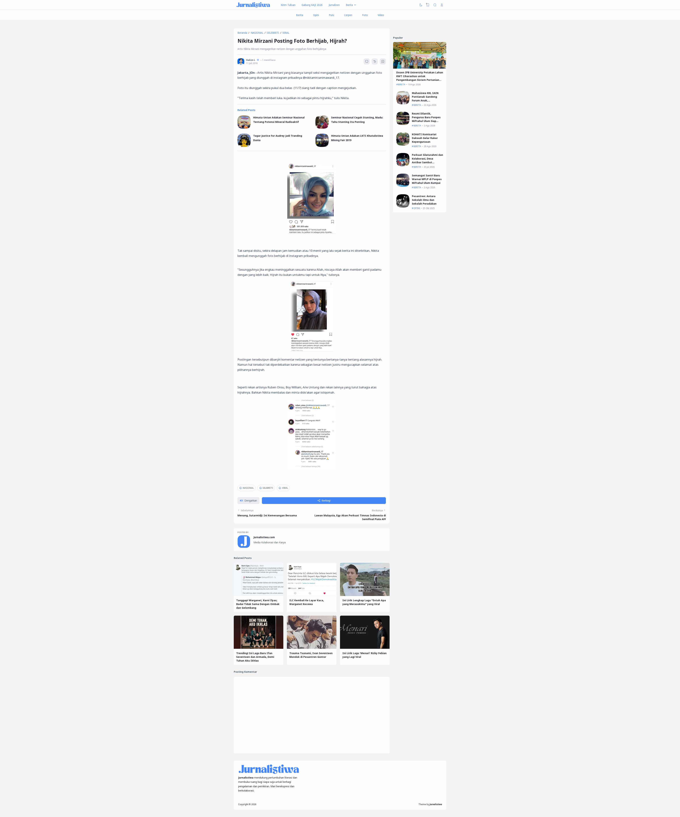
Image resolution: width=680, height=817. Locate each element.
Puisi (331, 15)
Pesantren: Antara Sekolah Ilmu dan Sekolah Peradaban (424, 199)
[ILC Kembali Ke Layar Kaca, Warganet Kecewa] (311, 595)
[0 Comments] (367, 61)
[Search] (435, 5)
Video (381, 15)
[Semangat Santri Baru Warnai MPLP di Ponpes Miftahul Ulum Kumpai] (403, 186)
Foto (365, 15)
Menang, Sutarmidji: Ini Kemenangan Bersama (267, 515)
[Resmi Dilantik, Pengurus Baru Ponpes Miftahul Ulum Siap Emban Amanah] (403, 124)
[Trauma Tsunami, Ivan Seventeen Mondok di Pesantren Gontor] (311, 647)
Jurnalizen (334, 5)
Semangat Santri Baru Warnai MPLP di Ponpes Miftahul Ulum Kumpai (427, 179)
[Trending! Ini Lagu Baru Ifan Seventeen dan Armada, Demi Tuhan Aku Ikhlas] (258, 647)
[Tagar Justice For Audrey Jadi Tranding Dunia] (244, 146)
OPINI (417, 208)
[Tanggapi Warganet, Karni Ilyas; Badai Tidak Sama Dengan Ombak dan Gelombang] (258, 595)
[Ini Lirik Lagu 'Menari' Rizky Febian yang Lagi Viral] (365, 647)
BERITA (401, 84)
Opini (316, 15)
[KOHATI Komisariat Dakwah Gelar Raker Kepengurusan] (403, 144)
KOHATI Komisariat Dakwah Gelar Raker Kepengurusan (425, 138)
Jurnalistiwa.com (264, 537)
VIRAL (285, 487)
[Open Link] (442, 5)
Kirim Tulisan (288, 5)
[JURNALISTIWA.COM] (253, 5)
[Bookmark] (382, 62)
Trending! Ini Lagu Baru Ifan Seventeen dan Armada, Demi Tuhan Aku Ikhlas (255, 656)
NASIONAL (248, 487)
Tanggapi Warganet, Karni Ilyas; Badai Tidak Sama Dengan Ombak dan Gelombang (257, 604)
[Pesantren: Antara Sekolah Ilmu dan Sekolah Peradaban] (403, 206)
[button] (248, 500)
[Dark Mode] (421, 5)
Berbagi (326, 500)
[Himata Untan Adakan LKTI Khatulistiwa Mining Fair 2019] (322, 146)
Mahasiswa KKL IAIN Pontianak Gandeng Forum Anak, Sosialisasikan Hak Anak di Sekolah (427, 100)
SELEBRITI (268, 487)
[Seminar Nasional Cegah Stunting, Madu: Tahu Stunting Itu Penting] (322, 127)
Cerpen (348, 15)
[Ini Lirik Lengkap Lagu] (365, 595)
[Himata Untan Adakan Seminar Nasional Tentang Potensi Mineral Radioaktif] (244, 127)
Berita (299, 15)
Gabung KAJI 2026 (312, 5)
